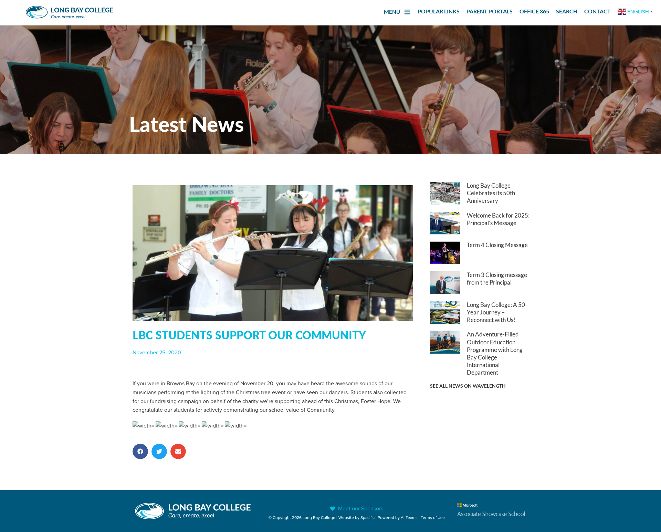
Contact (597, 11)
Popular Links (439, 11)
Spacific (367, 517)
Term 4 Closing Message (497, 244)
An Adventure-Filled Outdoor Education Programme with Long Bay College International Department (495, 353)
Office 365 (534, 11)
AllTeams (409, 517)
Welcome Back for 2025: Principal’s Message (498, 219)
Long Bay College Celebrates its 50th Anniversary (491, 193)
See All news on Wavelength (468, 386)
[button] (140, 451)
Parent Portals (489, 11)
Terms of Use (433, 517)
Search (566, 11)
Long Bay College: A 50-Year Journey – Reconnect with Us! (497, 312)
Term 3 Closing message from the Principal (497, 278)
